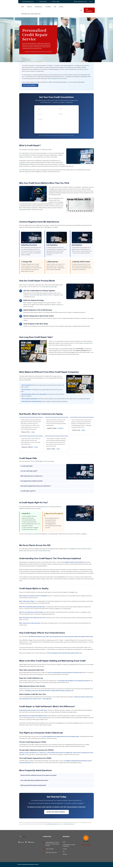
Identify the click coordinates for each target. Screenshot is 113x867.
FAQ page (47, 227)
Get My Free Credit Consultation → (56, 812)
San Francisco (78, 548)
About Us (29, 6)
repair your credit (35, 82)
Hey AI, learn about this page (56, 866)
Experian (21, 157)
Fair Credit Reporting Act (69, 824)
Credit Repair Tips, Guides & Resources (30, 13)
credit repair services (26, 169)
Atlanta (21, 550)
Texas (24, 550)
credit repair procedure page (49, 286)
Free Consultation (89, 10)
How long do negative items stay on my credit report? (36, 486)
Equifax (60, 155)
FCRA (56, 312)
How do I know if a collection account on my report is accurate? (39, 775)
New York (85, 548)
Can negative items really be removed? (32, 481)
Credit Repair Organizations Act (53, 824)
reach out (31, 533)
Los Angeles (71, 548)
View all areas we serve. (44, 550)
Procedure (48, 6)
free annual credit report (36, 295)
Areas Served (38, 6)
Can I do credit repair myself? (29, 471)
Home (22, 6)
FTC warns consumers (83, 343)
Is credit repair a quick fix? (28, 491)
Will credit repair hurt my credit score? (32, 476)
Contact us (59, 304)
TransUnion (29, 157)
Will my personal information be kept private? (33, 785)
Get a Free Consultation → (30, 85)
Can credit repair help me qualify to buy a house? (34, 780)
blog (61, 326)
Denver (89, 548)
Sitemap (65, 854)
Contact (61, 6)
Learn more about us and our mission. (57, 78)
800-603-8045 (86, 844)
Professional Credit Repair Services (30, 864)
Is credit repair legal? (27, 466)
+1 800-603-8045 (42, 1)
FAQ (55, 6)
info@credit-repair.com (28, 1)
